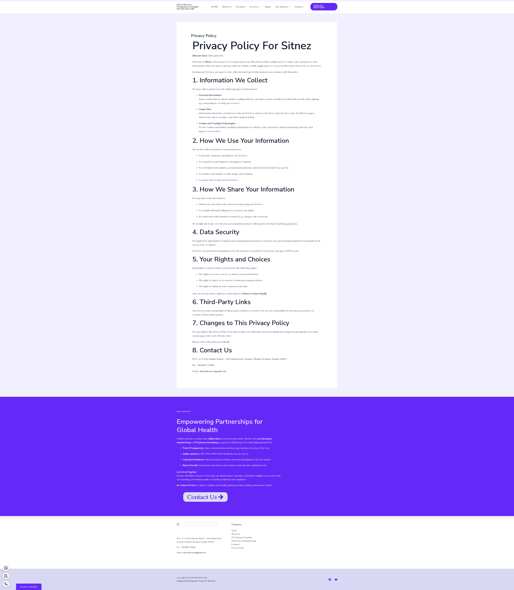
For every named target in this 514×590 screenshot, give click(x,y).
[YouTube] (336, 579)
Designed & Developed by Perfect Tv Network (196, 581)
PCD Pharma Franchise (241, 537)
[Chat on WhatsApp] (6, 568)
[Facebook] (329, 579)
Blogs (268, 6)
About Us (227, 6)
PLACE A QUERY (28, 586)
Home (234, 530)
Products (240, 6)
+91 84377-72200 (205, 365)
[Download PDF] (6, 576)
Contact (298, 6)
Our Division (281, 6)
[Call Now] (6, 584)
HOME (214, 6)
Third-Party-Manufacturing (243, 541)
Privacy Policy (237, 548)
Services (254, 6)
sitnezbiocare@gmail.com (213, 371)
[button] (259, 6)
